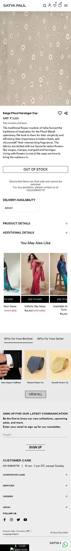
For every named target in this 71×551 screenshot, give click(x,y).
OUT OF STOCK (35, 169)
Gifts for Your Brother (18, 339)
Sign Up (35, 447)
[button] (4, 280)
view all (35, 394)
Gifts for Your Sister (50, 339)
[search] (44, 5)
